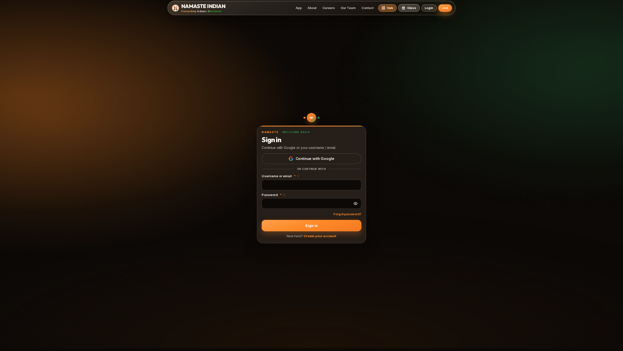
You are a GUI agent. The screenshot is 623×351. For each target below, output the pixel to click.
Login (429, 8)
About (312, 8)
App (299, 8)
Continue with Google (315, 158)
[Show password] (355, 203)
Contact (368, 8)
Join (445, 8)
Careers (328, 8)
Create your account (320, 236)
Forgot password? (347, 214)
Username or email (280, 176)
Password (273, 195)
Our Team (348, 8)
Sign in (311, 225)
